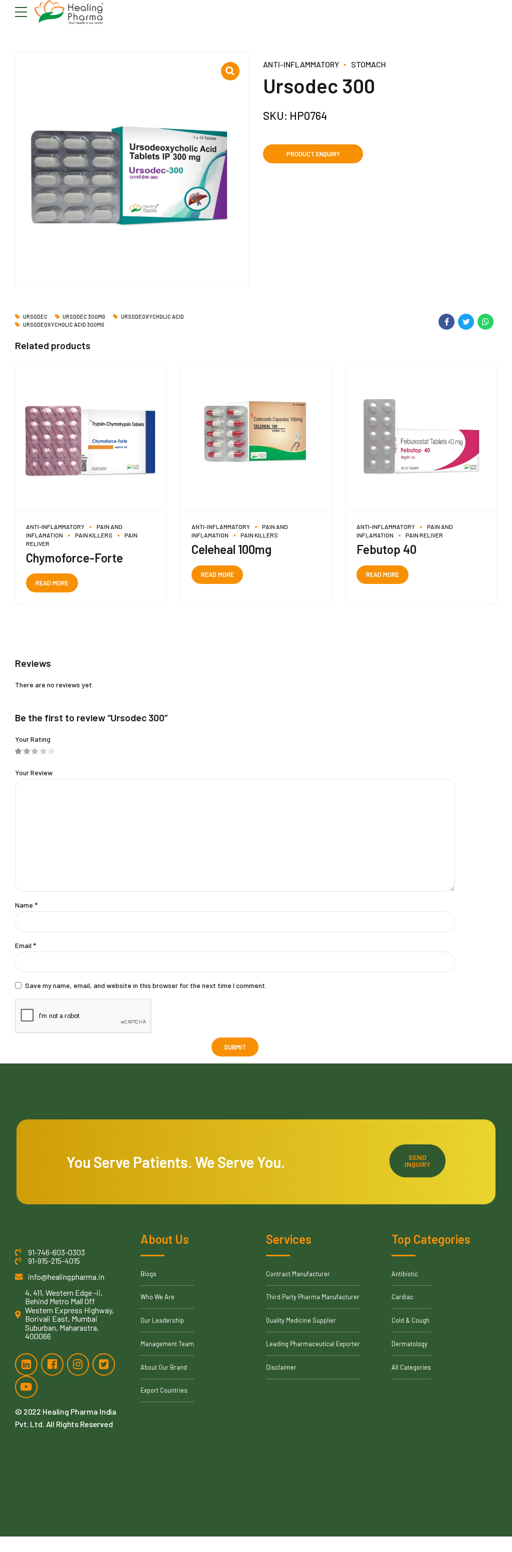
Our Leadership (162, 1320)
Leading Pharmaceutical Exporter (313, 1344)
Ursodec (35, 317)
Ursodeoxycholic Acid (152, 317)
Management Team (167, 1344)
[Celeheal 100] (256, 437)
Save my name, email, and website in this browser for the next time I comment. (145, 985)
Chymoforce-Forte (74, 557)
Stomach (368, 64)
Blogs (148, 1274)
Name (26, 905)
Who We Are (157, 1297)
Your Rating (32, 739)
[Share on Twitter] (466, 322)
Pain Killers (93, 534)
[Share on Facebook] (446, 322)
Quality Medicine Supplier (301, 1320)
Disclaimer (281, 1367)
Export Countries (164, 1390)
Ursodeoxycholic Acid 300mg (63, 325)
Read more (52, 583)
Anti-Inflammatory (301, 64)
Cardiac (403, 1297)
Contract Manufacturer (298, 1274)
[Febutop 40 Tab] (421, 437)
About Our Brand (163, 1367)
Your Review (33, 772)
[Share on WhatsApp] (486, 322)
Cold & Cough (411, 1320)
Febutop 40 (386, 549)
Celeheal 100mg (232, 549)
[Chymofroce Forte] (91, 437)
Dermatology (410, 1344)
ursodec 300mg (84, 317)
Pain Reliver (424, 534)
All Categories (411, 1367)
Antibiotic (405, 1274)
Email (25, 945)
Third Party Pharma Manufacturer (313, 1297)
